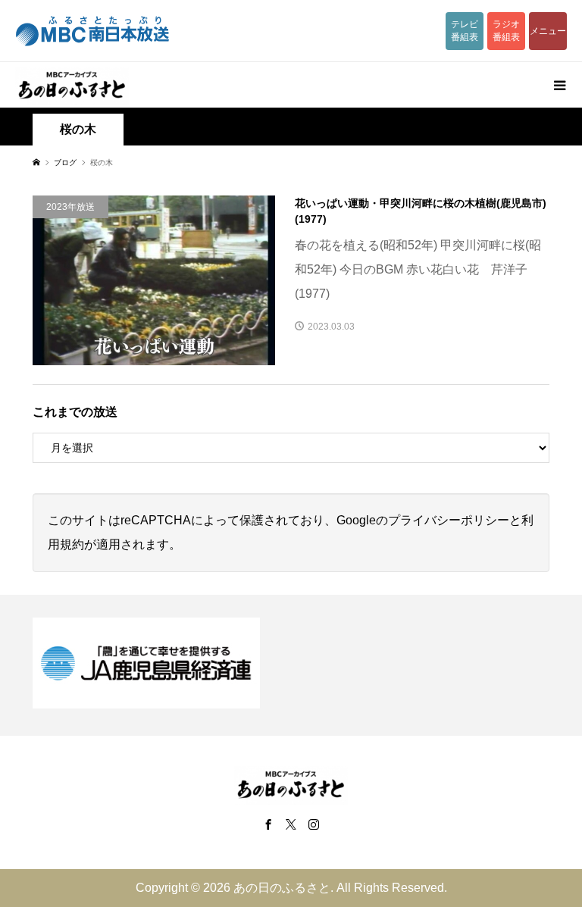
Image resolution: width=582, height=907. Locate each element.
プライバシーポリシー (448, 520)
